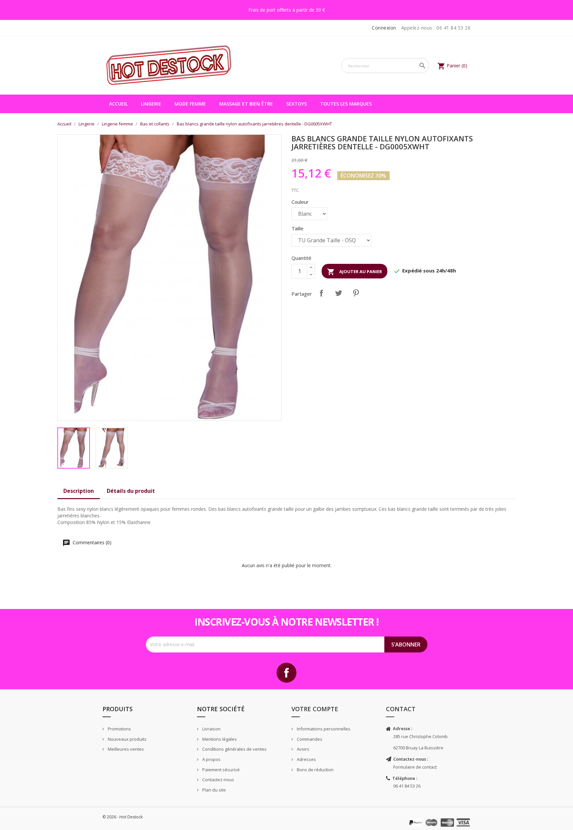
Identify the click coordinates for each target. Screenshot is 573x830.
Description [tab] (78, 490)
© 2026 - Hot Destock (122, 817)
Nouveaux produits (127, 739)
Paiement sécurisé (220, 770)
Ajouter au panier (354, 272)
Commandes (309, 739)
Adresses (306, 759)
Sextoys (296, 104)
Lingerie (151, 104)
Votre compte (314, 709)
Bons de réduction (315, 770)
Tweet (338, 293)
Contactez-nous (217, 780)
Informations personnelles (323, 729)
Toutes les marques (346, 104)
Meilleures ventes (125, 749)
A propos (211, 759)
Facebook (286, 673)
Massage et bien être (246, 104)
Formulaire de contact (415, 767)
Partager (321, 293)
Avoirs (302, 749)
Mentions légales (219, 739)
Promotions (119, 729)
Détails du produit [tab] (131, 490)
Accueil (118, 104)
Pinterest (355, 293)
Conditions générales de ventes (234, 749)
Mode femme (190, 104)
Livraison (211, 729)
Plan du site (213, 790)
